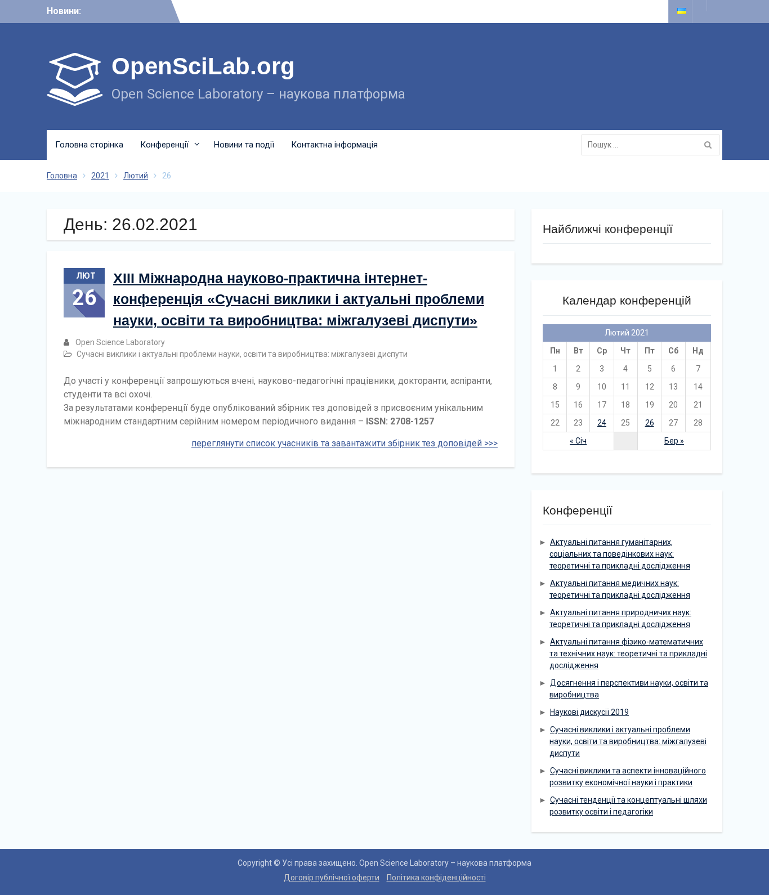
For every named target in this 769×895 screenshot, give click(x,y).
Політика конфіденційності (436, 877)
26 (649, 422)
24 (601, 422)
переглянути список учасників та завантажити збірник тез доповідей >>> (344, 443)
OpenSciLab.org (203, 66)
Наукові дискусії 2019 (589, 712)
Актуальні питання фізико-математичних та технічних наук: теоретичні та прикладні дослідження (628, 653)
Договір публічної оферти (331, 877)
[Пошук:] (653, 144)
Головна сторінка (89, 145)
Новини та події (244, 145)
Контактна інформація (334, 145)
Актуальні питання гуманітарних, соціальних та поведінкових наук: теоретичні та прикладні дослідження (619, 554)
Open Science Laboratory (120, 342)
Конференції (164, 145)
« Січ (578, 440)
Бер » (674, 440)
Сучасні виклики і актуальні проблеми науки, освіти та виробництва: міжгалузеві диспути (242, 354)
